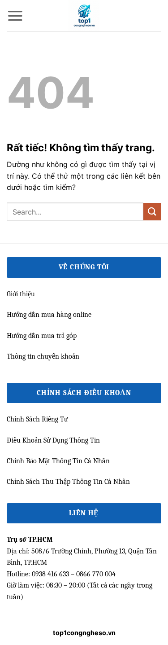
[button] (15, 16)
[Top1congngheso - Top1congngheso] (84, 15)
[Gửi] (152, 211)
